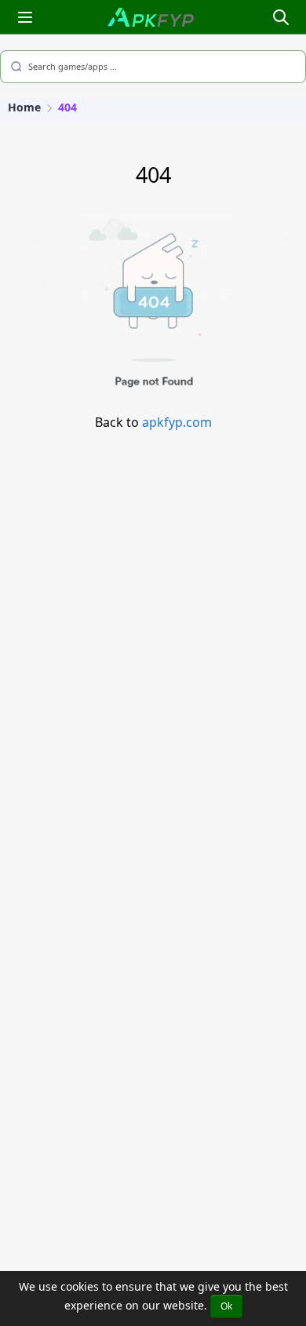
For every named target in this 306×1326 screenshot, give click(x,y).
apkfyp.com (177, 422)
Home (24, 107)
